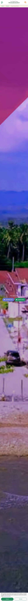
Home (2, 6)
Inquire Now (21, 299)
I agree (7, 599)
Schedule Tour (9, 299)
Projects (7, 6)
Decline (20, 599)
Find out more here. (7, 596)
